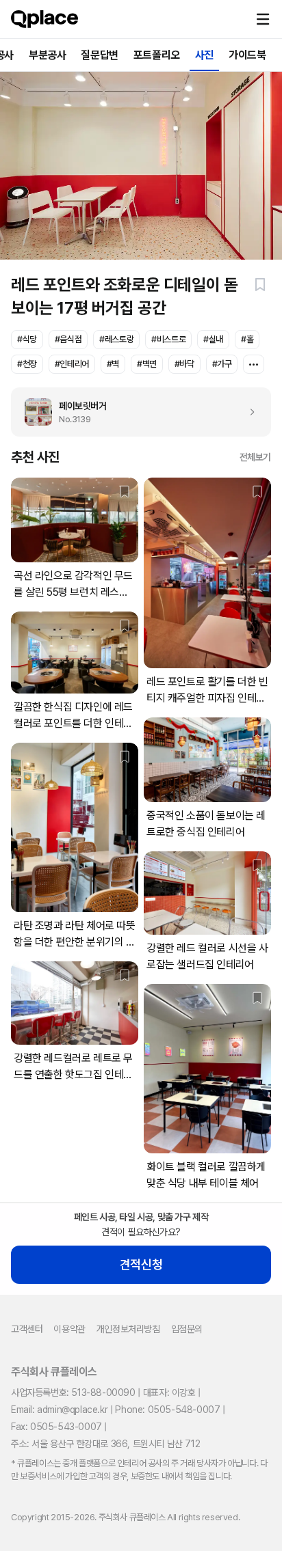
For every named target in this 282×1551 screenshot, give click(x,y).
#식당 (27, 339)
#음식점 (68, 339)
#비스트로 (168, 339)
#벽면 (147, 364)
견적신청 (141, 1264)
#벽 (113, 364)
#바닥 (184, 364)
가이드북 (247, 55)
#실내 (213, 339)
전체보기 (255, 457)
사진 (204, 55)
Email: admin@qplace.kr (59, 1409)
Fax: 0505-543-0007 (56, 1426)
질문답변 (99, 55)
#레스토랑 (116, 339)
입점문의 (187, 1328)
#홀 (247, 339)
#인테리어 (72, 364)
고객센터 (26, 1328)
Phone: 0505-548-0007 (167, 1409)
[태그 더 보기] (253, 364)
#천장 (27, 364)
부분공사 (47, 55)
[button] (263, 19)
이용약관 (69, 1328)
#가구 (222, 364)
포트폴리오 (156, 55)
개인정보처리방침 (128, 1328)
